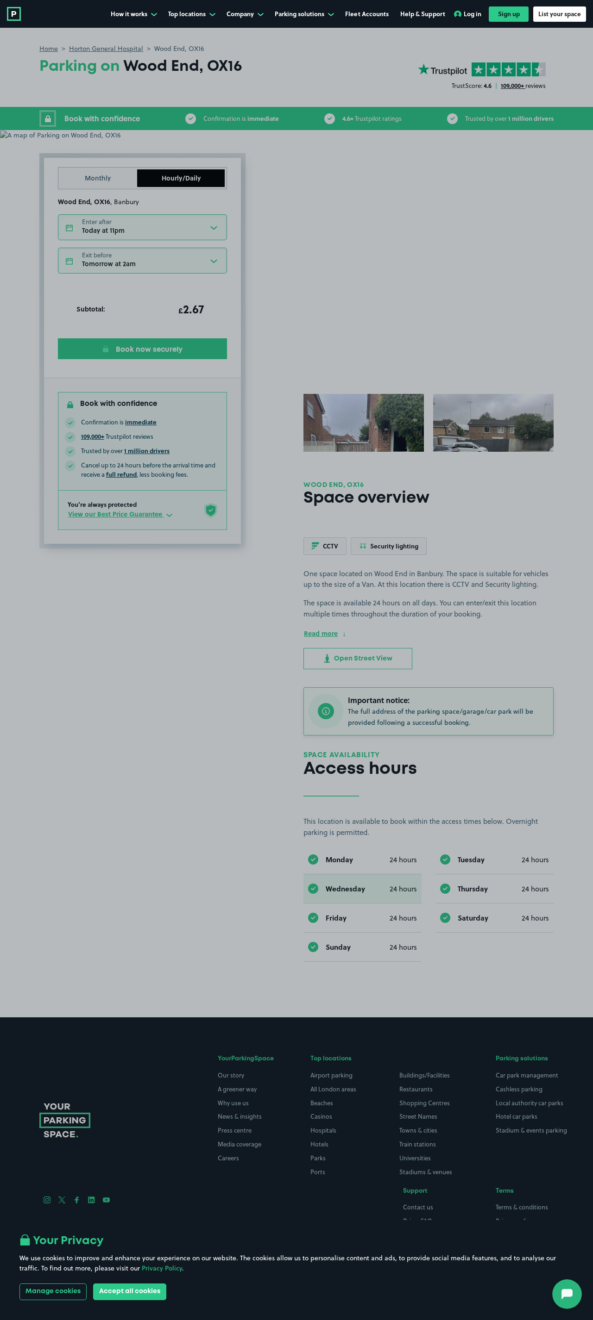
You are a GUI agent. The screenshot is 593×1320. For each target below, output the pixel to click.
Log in (472, 13)
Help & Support (422, 13)
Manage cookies (53, 1291)
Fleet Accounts (367, 13)
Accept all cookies (129, 1291)
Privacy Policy (162, 1268)
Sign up (509, 13)
